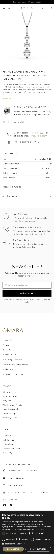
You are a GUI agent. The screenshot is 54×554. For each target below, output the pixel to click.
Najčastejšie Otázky (10, 396)
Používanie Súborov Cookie (13, 374)
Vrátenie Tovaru (8, 350)
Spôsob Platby (8, 340)
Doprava (6, 345)
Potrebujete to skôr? (38, 135)
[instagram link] (11, 505)
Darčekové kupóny (9, 354)
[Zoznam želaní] (47, 8)
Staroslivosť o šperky (10, 413)
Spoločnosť (7, 435)
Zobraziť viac (7, 98)
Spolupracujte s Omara (11, 448)
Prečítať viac (39, 529)
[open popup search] (9, 8)
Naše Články (7, 452)
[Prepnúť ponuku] (4, 8)
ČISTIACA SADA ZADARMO (30, 107)
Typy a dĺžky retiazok (10, 409)
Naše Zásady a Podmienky (12, 359)
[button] (27, 544)
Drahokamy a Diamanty (11, 418)
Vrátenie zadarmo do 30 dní (26, 141)
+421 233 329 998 (29, 470)
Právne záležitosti (9, 444)
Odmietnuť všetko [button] (38, 549)
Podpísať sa (25, 293)
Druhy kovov (7, 400)
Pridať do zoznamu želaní (14, 122)
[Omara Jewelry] (27, 8)
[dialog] (27, 532)
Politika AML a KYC (10, 369)
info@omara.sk (19, 478)
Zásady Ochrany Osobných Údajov (15, 364)
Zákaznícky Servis (9, 392)
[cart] (50, 8)
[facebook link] (5, 505)
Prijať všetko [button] (13, 549)
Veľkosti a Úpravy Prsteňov (12, 405)
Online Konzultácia (15, 485)
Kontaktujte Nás (8, 440)
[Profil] (43, 8)
